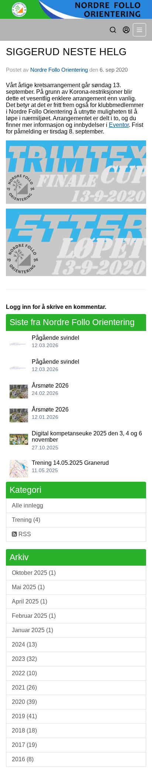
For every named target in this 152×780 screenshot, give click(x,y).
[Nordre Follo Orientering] (76, 9)
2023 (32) (24, 659)
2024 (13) (24, 644)
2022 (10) (24, 673)
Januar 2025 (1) (32, 630)
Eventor (119, 125)
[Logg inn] (126, 29)
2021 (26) (24, 687)
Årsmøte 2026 (50, 385)
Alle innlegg (27, 505)
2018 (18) (24, 730)
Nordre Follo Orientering (59, 70)
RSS (24, 534)
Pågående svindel (55, 338)
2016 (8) (23, 759)
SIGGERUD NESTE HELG (66, 51)
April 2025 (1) (29, 601)
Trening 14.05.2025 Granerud (70, 463)
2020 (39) (24, 702)
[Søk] (113, 29)
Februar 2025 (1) (34, 616)
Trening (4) (26, 520)
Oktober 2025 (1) (34, 573)
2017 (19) (24, 745)
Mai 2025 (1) (28, 587)
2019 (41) (24, 716)
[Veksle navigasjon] (139, 29)
